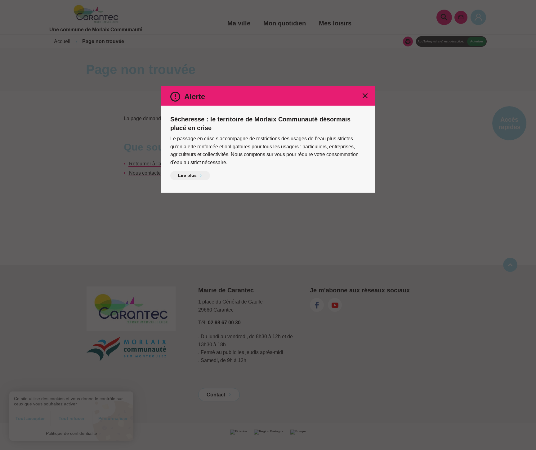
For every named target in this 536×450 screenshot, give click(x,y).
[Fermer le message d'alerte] (365, 96)
